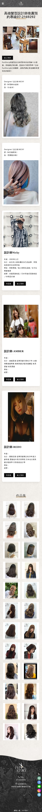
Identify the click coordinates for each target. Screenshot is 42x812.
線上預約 (7, 58)
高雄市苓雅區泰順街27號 (21, 786)
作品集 (8, 284)
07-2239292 (21, 780)
